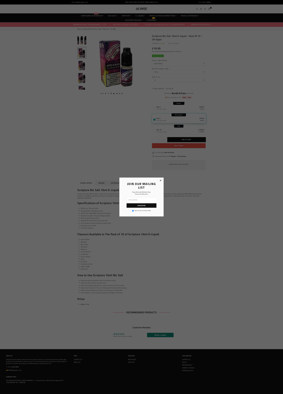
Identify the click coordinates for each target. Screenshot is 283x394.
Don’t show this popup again (143, 210)
